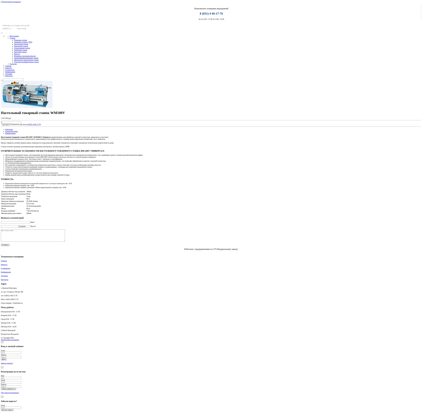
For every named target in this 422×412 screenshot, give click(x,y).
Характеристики (11, 131)
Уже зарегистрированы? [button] (10, 393)
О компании (10, 70)
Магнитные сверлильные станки (26, 60)
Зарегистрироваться (8, 389)
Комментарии (10, 133)
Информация (10, 72)
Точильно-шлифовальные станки (26, 62)
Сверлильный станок (22, 48)
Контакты (9, 76)
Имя (32, 222)
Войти (4, 359)
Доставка (8, 74)
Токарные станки (20, 40)
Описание (9, 129)
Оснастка (13, 64)
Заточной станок (20, 52)
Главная (8, 66)
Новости (8, 68)
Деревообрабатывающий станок (26, 58)
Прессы (17, 54)
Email (3, 351)
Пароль (3, 355)
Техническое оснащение (10, 340)
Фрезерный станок (21, 46)
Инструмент (14, 36)
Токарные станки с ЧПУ (23, 42)
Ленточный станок (21, 44)
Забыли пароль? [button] (7, 363)
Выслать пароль (7, 410)
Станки (12, 38)
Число (33, 226)
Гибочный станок (20, 50)
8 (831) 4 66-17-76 (34, 124)
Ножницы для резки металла (25, 56)
